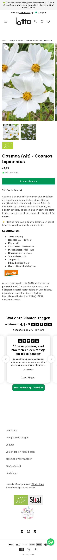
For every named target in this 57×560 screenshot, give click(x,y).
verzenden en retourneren (20, 452)
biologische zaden (16, 40)
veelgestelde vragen (17, 437)
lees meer (28, 370)
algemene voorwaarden (19, 459)
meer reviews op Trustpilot (28, 387)
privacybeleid (13, 466)
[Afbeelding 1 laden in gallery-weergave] (11, 132)
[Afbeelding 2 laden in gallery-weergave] (28, 132)
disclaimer (11, 473)
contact (10, 444)
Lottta (32, 555)
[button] (6, 21)
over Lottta (12, 430)
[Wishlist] (48, 21)
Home (4, 40)
